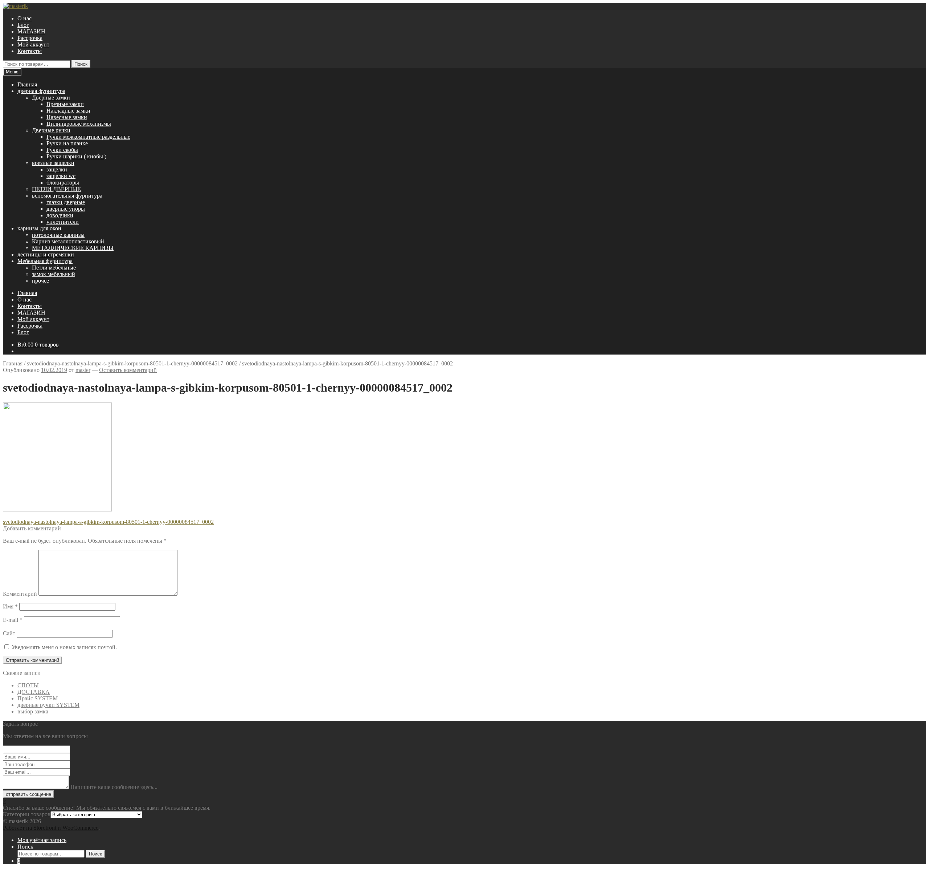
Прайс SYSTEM (37, 698)
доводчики (59, 215)
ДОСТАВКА (33, 692)
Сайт (9, 633)
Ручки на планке (67, 143)
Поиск (80, 64)
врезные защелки (53, 163)
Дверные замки (51, 97)
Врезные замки (65, 104)
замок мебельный (53, 274)
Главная (27, 84)
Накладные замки (68, 111)
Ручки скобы (62, 150)
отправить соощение (28, 794)
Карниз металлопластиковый (68, 241)
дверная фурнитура (41, 91)
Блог (23, 25)
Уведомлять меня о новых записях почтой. (64, 647)
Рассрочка (29, 38)
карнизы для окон (39, 228)
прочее (40, 281)
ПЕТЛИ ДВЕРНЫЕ (56, 189)
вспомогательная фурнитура (67, 196)
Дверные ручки (51, 130)
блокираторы (62, 182)
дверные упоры (65, 209)
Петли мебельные (54, 267)
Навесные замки (66, 117)
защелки (56, 169)
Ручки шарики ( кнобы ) (76, 156)
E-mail (12, 620)
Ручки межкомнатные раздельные (88, 137)
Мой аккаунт (33, 44)
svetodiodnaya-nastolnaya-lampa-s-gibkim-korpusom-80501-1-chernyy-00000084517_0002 (132, 363)
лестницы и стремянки (45, 254)
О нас (24, 18)
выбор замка (32, 711)
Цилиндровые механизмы (78, 124)
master (82, 370)
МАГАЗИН (31, 31)
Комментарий (20, 594)
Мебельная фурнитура (45, 261)
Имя (10, 606)
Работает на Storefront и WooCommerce (50, 828)
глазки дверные (65, 202)
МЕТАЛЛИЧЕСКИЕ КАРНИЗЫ (73, 248)
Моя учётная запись (41, 840)
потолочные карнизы (58, 235)
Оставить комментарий (128, 370)
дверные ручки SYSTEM (48, 705)
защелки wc (60, 176)
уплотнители (62, 222)
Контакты (29, 51)
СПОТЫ (28, 685)
